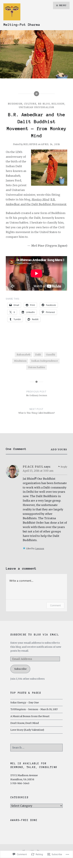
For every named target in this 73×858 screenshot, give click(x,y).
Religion (57, 103)
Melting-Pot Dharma (21, 24)
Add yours (59, 449)
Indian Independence (44, 360)
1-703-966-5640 (19, 783)
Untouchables (36, 367)
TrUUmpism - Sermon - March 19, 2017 (34, 709)
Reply (64, 466)
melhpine (30, 144)
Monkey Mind (40, 199)
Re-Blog (44, 103)
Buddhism (15, 103)
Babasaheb (23, 354)
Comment (55, 605)
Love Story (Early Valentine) (27, 729)
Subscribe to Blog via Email (34, 634)
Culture (30, 103)
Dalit (38, 354)
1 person (39, 548)
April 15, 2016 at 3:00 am (38, 470)
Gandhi (50, 354)
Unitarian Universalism (36, 107)
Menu (62, 5)
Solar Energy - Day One (24, 702)
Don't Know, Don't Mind (24, 723)
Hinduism (20, 360)
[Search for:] (36, 747)
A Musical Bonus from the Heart (30, 716)
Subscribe (20, 668)
